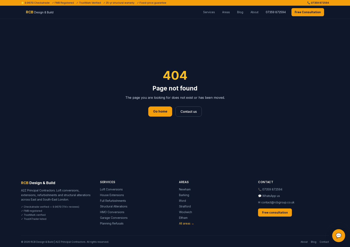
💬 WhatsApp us (269, 196)
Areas (226, 12)
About (254, 12)
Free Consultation (308, 12)
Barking (184, 195)
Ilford (182, 200)
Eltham (183, 217)
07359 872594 (276, 12)
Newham (185, 189)
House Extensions (112, 195)
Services (209, 12)
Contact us (188, 112)
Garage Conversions (114, 217)
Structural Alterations (113, 206)
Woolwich (185, 212)
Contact (324, 241)
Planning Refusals (112, 223)
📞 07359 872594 (318, 2)
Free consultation (275, 212)
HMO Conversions (112, 212)
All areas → (186, 223)
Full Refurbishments (113, 200)
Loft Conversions (111, 189)
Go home (160, 111)
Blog (240, 12)
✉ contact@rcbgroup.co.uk (276, 202)
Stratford (185, 206)
